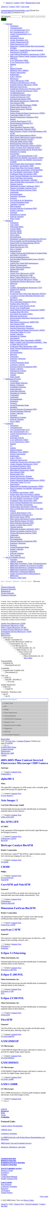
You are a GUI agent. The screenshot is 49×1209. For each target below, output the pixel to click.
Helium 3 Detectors (17, 385)
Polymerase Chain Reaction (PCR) (22, 306)
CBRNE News (6, 1130)
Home (2, 581)
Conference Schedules (9, 1134)
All (11, 743)
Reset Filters (5, 634)
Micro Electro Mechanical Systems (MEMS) (26, 137)
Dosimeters (14, 401)
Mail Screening (15, 206)
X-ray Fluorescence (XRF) (19, 62)
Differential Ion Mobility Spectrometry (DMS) (26, 158)
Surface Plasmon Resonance (20, 267)
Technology (14, 26)
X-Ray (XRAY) (16, 77)
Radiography (14, 75)
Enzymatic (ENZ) (16, 125)
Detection (13, 354)
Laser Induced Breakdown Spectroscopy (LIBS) (27, 54)
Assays (12, 285)
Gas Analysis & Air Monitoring (21, 200)
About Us (9, 3)
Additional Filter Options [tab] (9, 699)
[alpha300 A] (6, 774)
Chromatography (16, 28)
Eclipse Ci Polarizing (13, 953)
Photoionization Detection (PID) (21, 143)
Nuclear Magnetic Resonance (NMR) (23, 105)
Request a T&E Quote (18, 578)
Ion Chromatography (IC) (19, 32)
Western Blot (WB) (17, 269)
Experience (5, 1172)
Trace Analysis (15, 555)
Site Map (4, 1206)
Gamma (13, 448)
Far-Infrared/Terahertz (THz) (20, 95)
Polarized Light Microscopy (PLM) (22, 83)
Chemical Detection (8, 587)
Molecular (13, 283)
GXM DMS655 (9, 1062)
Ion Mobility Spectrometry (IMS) (22, 166)
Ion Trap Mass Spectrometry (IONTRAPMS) (26, 170)
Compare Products (23, 741)
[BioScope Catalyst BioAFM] (9, 840)
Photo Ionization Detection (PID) (22, 523)
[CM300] (4, 862)
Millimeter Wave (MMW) (19, 70)
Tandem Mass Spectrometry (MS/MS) (23, 180)
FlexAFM (6, 1019)
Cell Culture (14, 225)
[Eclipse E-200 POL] (9, 970)
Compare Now (16, 772)
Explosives (9, 423)
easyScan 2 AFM (10, 929)
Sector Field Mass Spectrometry (21, 178)
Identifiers (13, 407)
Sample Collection (16, 210)
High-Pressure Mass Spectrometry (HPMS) (25, 164)
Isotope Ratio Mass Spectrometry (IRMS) (25, 168)
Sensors (13, 119)
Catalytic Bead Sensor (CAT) (20, 121)
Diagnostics (14, 357)
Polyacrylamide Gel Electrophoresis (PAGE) (26, 241)
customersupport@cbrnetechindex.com (15, 10)
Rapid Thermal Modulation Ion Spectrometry (26, 176)
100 (9, 743)
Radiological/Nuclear (13, 379)
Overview (13, 559)
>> (8, 745)
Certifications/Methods (9, 1177)
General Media (15, 229)
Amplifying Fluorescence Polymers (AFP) (25, 89)
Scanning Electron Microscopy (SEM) (24, 85)
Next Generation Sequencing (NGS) (23, 302)
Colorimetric (14, 36)
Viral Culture (14, 235)
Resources (4, 1189)
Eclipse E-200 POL (12, 974)
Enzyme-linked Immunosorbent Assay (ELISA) (27, 259)
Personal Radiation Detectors (20, 411)
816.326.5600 (6, 12)
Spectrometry (15, 154)
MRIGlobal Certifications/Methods (22, 572)
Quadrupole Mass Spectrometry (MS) (23, 174)
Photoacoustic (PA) (17, 474)
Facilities (4, 1175)
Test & (5, 1116)
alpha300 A (7, 778)
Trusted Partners (7, 1193)
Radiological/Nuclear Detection (7, 592)
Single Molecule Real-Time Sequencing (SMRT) (27, 310)
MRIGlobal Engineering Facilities (22, 570)
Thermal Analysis (16, 184)
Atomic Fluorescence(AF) (19, 42)
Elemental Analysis (17, 38)
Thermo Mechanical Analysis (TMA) (23, 190)
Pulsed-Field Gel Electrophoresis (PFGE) (25, 243)
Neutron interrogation (18, 454)
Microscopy (14, 79)
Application (14, 192)
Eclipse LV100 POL (12, 998)
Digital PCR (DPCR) (17, 290)
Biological (9, 221)
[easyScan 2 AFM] (8, 925)
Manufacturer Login (33, 3)
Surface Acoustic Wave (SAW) (21, 525)
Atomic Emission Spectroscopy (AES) (24, 91)
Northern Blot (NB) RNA (19, 304)
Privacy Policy (29, 1200)
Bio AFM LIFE (10, 821)
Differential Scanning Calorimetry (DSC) (25, 186)
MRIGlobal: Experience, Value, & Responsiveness (28, 563)
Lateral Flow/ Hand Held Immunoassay (24, 263)
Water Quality (15, 219)
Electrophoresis (15, 237)
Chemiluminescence (17, 93)
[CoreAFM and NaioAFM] (9, 880)
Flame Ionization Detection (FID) (22, 127)
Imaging (13, 64)
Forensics (13, 198)
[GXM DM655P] (7, 1036)
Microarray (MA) (16, 300)
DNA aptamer (15, 292)
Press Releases (6, 1184)
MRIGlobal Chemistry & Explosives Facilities (26, 565)
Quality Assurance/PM (9, 1179)
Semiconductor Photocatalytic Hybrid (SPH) (26, 150)
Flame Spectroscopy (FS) (19, 44)
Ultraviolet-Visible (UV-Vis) (20, 115)
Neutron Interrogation (18, 72)
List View (12, 741)
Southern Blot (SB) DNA (19, 312)
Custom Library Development (11, 1126)
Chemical (8, 24)
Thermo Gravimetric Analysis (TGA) (23, 188)
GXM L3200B (9, 1084)
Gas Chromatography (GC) (20, 30)
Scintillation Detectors (18, 387)
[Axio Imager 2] (7, 795)
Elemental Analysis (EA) (19, 245)
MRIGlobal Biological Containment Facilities (26, 567)
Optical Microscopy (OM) (19, 81)
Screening (13, 212)
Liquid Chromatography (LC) (20, 34)
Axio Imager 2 (9, 800)
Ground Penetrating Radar (19, 202)
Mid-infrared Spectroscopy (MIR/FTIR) (24, 101)
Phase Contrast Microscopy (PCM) (22, 277)
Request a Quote (7, 1170)
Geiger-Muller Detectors (19, 383)
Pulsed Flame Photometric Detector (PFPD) (25, 146)
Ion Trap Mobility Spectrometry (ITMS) (24, 172)
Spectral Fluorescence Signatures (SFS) (24, 117)
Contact (16, 3)
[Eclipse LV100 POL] (9, 993)
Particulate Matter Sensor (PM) (21, 141)
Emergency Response (18, 196)
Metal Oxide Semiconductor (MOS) (23, 135)
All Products (5, 1191)
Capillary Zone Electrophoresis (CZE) (23, 156)
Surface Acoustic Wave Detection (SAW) (25, 148)
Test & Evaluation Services (15, 557)
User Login (25, 7)
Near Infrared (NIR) (17, 103)
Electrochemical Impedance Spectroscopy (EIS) (27, 318)
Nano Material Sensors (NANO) (22, 139)
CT (11, 66)
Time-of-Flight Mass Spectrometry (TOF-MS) (26, 182)
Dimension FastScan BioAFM (18, 908)
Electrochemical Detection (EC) (21, 123)
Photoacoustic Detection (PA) (20, 107)
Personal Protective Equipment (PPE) (23, 208)
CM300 (5, 866)
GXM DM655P (10, 1041)
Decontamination (16, 194)
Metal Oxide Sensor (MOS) (20, 517)
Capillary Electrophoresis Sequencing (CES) (26, 288)
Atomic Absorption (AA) (19, 40)
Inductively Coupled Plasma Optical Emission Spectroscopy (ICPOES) (26, 51)
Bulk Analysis (15, 537)
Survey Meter (15, 421)
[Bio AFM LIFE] (7, 817)
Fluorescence (14, 111)
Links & (5, 1110)
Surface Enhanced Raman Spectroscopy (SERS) (27, 113)
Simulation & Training (18, 152)
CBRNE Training (16, 561)
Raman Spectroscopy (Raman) (21, 109)
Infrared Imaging (16, 68)
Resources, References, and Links (13, 1147)
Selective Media (16, 231)
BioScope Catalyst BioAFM (17, 845)
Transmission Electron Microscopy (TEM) (25, 281)
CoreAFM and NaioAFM (15, 884)
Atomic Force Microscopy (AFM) (22, 273)
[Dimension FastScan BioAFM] (9, 903)
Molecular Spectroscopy (18, 87)
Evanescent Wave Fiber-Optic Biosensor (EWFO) (28, 294)
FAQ (22, 3)
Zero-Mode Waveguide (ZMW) (21, 314)
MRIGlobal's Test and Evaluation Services (16, 1143)
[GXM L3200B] (7, 1079)
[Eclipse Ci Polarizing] (9, 948)
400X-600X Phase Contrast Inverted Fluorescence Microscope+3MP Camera (24, 762)
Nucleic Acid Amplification (20, 308)
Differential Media (16, 227)
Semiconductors (16, 389)
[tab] (24, 703)
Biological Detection (8, 589)
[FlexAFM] (5, 1015)
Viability (13, 375)
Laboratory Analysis (17, 204)
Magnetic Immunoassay (18, 265)
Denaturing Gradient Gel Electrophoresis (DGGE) (28, 239)
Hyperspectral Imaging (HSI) (20, 99)
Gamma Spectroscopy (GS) (20, 97)
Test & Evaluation (31, 1204)
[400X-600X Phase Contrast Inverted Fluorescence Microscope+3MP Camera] (9, 755)
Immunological (15, 251)
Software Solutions (17, 217)
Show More (28, 658)
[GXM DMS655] (7, 1058)
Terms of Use (19, 1204)
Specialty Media (16, 233)
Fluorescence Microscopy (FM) (21, 275)
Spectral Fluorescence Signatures (22, 328)
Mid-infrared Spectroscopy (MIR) (22, 470)
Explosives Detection (8, 595)
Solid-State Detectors (17, 391)
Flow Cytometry (16, 249)
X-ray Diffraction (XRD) (19, 60)
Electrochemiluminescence (19, 257)
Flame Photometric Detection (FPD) (23, 129)
